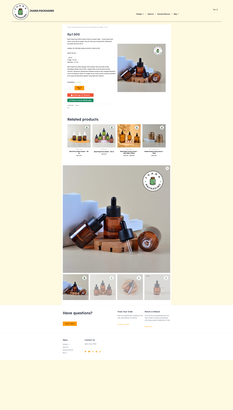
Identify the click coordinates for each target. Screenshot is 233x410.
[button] (167, 168)
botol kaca (82, 107)
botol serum (90, 107)
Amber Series (81, 105)
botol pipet (86, 107)
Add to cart (79, 88)
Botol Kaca (87, 105)
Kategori (139, 14)
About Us (151, 14)
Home (69, 27)
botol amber (71, 107)
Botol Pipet (91, 105)
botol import (76, 107)
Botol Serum (85, 27)
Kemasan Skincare (163, 14)
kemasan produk (97, 107)
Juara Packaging (42, 10)
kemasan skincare (103, 107)
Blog (175, 14)
